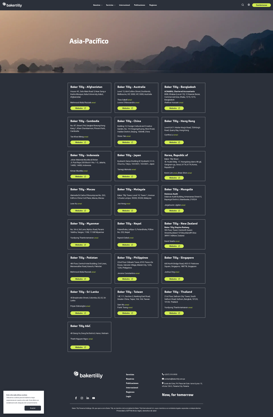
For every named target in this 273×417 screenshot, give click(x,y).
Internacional (124, 5)
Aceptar (33, 408)
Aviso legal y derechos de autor (145, 411)
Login (128, 396)
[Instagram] (81, 398)
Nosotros (96, 5)
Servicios (109, 5)
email (93, 103)
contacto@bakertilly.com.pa (174, 379)
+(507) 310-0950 (170, 374)
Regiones (153, 5)
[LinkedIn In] (87, 398)
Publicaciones (139, 5)
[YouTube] (93, 398)
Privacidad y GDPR (123, 411)
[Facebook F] (76, 398)
